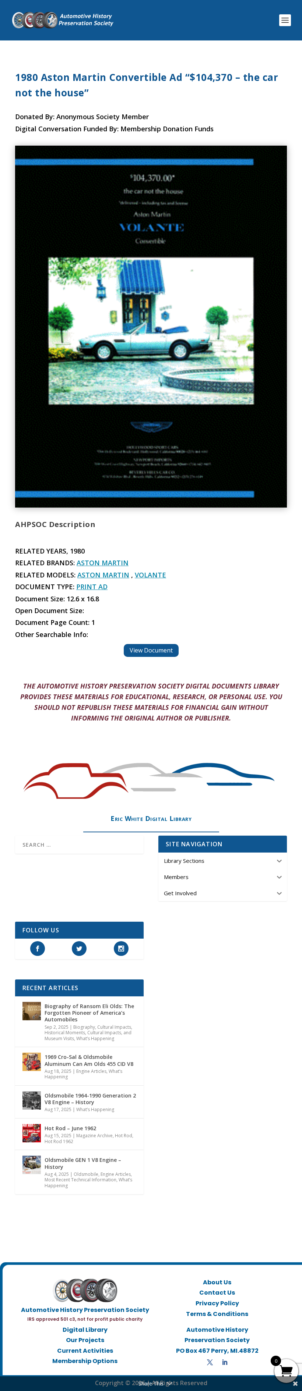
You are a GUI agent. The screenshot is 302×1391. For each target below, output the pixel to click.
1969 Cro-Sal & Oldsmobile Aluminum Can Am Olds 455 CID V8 (89, 1060)
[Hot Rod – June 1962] (31, 1133)
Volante (150, 574)
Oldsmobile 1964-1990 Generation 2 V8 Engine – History (90, 1099)
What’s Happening (95, 1038)
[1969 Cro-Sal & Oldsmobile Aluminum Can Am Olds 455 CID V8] (31, 1062)
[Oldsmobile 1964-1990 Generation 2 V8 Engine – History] (31, 1100)
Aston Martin (103, 562)
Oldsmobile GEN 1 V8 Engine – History (83, 1163)
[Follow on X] (210, 1362)
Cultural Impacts (114, 1027)
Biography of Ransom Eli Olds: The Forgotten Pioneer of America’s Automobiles (89, 1013)
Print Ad (92, 586)
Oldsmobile (86, 1174)
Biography (84, 1027)
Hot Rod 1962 (59, 1141)
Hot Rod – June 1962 (70, 1128)
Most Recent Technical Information (80, 1180)
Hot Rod (123, 1135)
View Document (151, 650)
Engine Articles (91, 1071)
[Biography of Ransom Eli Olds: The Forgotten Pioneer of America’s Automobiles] (31, 1011)
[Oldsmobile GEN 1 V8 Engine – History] (31, 1165)
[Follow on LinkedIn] (225, 1362)
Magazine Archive (94, 1135)
